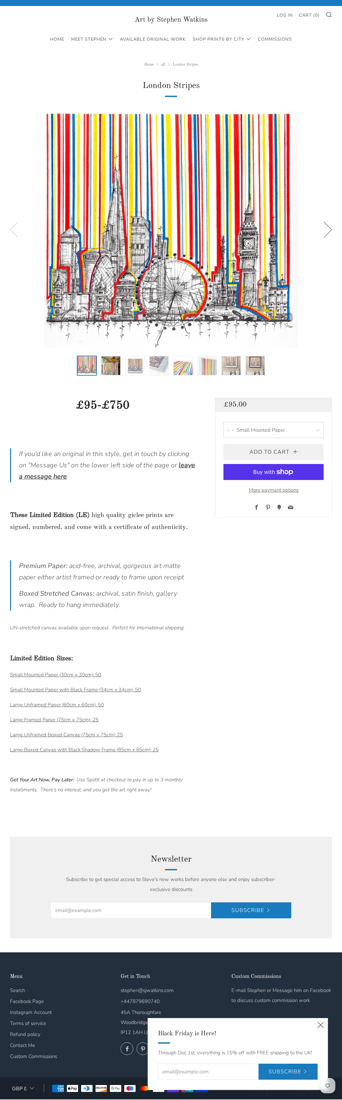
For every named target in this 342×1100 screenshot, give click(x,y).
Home (57, 39)
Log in (285, 15)
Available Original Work (153, 39)
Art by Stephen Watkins (171, 19)
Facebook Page (27, 1001)
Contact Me (22, 1045)
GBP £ (19, 1088)
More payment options (274, 490)
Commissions (275, 39)
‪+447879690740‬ (140, 1001)
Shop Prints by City (218, 39)
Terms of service (28, 1023)
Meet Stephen (89, 39)
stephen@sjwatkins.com (147, 990)
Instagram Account (31, 1012)
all (163, 65)
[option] (171, 229)
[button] (87, 366)
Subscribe (247, 910)
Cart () (309, 15)
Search (17, 990)
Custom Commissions (33, 1056)
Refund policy (25, 1034)
